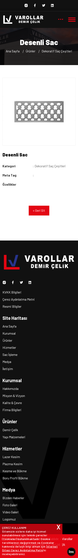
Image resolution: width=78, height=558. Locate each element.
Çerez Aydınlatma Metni (18, 299)
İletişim (7, 369)
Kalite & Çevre (12, 403)
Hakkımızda (10, 388)
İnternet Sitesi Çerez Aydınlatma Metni (30, 548)
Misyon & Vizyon (13, 396)
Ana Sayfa (13, 51)
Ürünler (7, 340)
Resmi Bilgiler (11, 306)
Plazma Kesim (12, 464)
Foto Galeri (9, 505)
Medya (6, 362)
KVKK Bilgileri (11, 292)
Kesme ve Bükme (14, 471)
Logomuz (9, 519)
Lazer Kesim (11, 457)
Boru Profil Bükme (15, 478)
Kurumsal (9, 333)
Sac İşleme (9, 354)
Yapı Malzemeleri (13, 437)
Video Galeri (10, 512)
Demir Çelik (10, 430)
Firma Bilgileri (11, 410)
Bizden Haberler (13, 498)
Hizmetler (9, 347)
